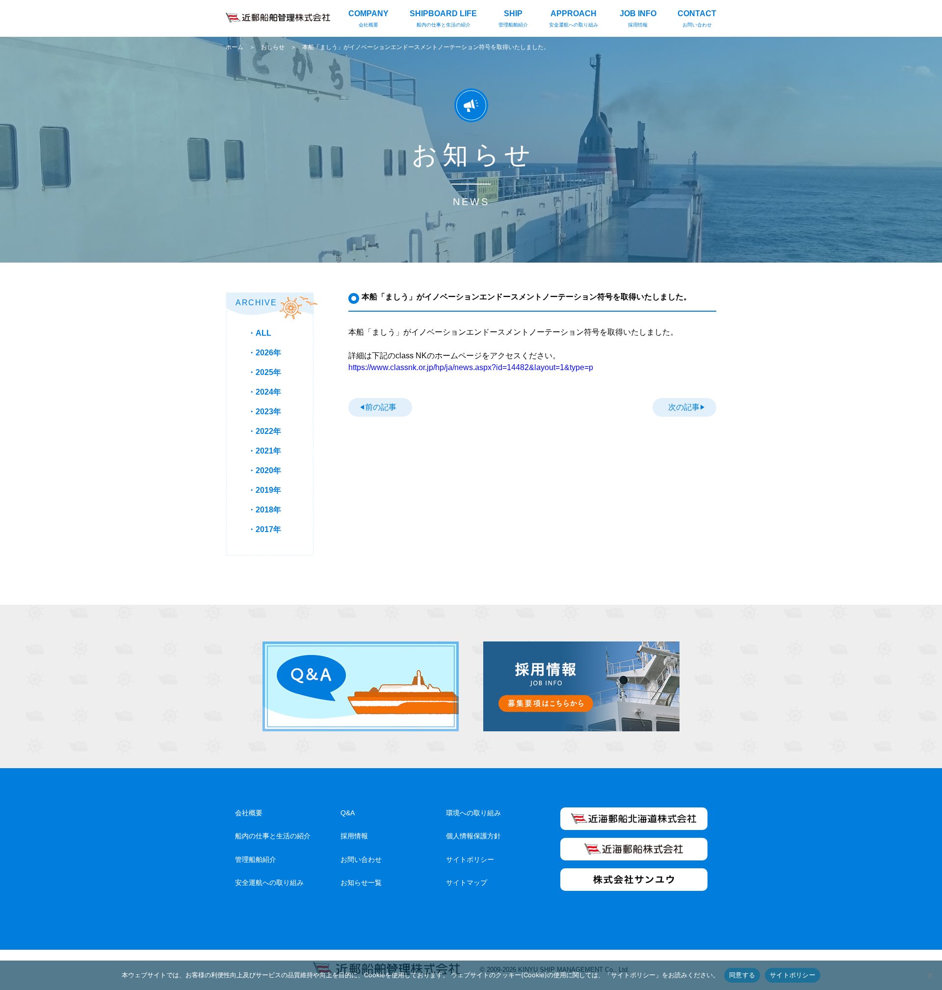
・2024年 (264, 392)
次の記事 (684, 407)
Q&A (347, 813)
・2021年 (264, 451)
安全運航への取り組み (269, 882)
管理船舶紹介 (255, 859)
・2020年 (264, 470)
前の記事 (380, 407)
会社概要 (248, 813)
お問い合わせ (361, 859)
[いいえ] (930, 975)
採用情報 (354, 836)
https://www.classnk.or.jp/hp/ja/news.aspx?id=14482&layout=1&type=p (470, 367)
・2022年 (264, 431)
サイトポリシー (470, 859)
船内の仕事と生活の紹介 (273, 836)
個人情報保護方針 (473, 836)
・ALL (259, 333)
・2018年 (264, 510)
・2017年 (264, 529)
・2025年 (264, 372)
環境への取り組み (473, 813)
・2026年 (264, 352)
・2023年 (264, 411)
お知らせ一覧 (361, 882)
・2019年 (264, 490)
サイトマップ (466, 882)
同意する (742, 975)
